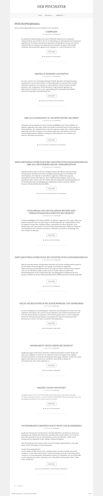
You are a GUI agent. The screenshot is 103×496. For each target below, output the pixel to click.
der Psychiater (51, 6)
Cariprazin (52, 31)
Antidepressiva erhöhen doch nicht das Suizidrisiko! (51, 425)
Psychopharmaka (56, 56)
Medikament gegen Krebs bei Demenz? (51, 345)
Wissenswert (57, 328)
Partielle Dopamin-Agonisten (51, 73)
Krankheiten (52, 145)
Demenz (47, 145)
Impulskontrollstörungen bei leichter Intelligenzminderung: (51, 257)
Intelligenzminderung (50, 193)
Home (40, 15)
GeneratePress (33, 493)
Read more (51, 51)
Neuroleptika (47, 56)
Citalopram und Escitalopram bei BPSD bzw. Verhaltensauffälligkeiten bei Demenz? (51, 211)
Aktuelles (48, 15)
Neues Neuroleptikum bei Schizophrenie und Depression (51, 303)
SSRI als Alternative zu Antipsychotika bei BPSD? (51, 118)
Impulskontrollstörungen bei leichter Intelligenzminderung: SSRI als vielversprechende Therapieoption (51, 163)
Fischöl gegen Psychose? (51, 387)
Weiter (21, 486)
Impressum (59, 15)
